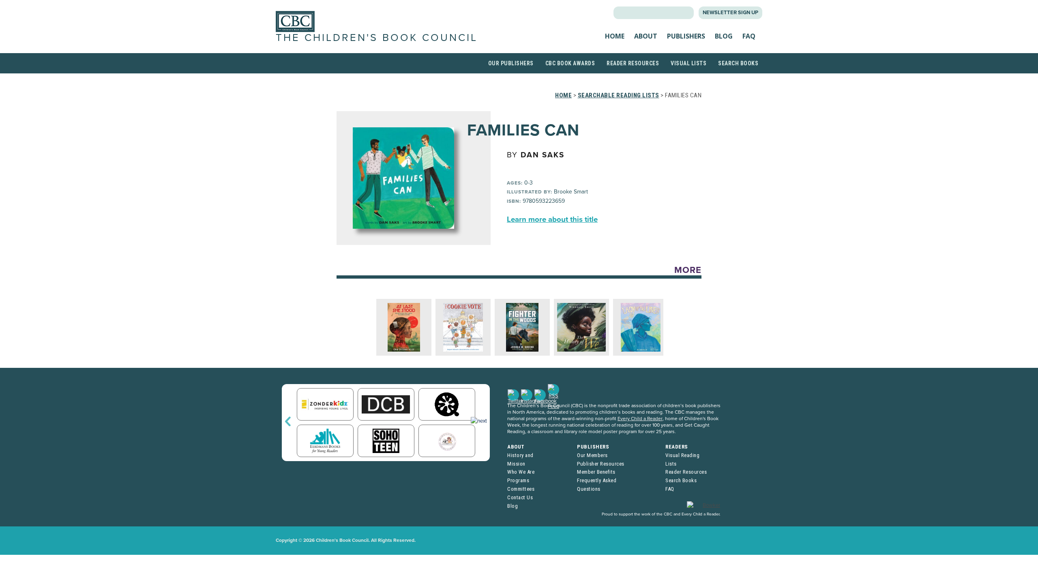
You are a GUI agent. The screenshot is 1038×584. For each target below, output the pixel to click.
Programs (518, 480)
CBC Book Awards (570, 63)
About (645, 36)
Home (614, 36)
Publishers (686, 36)
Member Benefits (596, 472)
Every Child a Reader (640, 418)
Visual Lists (688, 63)
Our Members (592, 455)
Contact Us (520, 497)
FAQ (748, 36)
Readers (676, 447)
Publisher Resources (600, 464)
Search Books (738, 63)
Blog (724, 36)
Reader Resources (633, 63)
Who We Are (520, 472)
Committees (520, 489)
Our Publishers (511, 63)
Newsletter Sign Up (730, 12)
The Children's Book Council (377, 38)
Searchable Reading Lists (618, 95)
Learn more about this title (552, 219)
